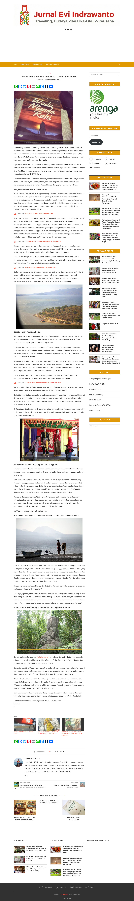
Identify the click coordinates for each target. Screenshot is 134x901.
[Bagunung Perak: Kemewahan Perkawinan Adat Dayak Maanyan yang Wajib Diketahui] (94, 304)
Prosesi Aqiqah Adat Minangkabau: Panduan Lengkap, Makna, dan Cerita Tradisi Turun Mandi (111, 360)
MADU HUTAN (95, 400)
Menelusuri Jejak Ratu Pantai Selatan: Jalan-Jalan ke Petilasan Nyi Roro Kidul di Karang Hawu (109, 293)
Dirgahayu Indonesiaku (110, 324)
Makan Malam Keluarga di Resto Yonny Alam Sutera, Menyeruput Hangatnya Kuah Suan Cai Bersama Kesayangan (111, 224)
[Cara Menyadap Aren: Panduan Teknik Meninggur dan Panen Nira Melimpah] (94, 336)
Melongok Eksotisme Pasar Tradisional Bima (40, 267)
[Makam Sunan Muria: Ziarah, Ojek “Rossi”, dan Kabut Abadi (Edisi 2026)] (94, 281)
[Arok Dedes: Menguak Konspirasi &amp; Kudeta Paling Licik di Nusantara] (49, 724)
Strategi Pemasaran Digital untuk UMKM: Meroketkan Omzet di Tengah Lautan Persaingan (109, 199)
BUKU (49, 73)
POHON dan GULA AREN (52, 64)
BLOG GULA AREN (97, 384)
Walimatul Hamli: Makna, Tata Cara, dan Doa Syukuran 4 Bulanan (110, 270)
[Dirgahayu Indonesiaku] (94, 326)
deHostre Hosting (96, 394)
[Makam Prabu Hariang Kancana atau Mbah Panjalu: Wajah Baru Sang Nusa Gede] (94, 259)
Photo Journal (94, 410)
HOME (15, 64)
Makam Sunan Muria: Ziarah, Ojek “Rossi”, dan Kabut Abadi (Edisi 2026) (111, 280)
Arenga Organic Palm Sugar (99, 379)
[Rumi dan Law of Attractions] (73, 807)
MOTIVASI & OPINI (37, 64)
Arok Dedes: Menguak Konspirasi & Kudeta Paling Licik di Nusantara (48, 732)
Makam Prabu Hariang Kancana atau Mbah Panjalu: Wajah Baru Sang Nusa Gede (111, 260)
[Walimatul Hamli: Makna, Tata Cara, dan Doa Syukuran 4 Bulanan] (94, 271)
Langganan (96, 142)
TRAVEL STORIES (25, 64)
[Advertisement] (67, 48)
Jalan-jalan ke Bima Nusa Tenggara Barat (39, 214)
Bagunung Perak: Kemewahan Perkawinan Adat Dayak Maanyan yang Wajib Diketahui (110, 305)
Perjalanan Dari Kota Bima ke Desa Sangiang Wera (43, 241)
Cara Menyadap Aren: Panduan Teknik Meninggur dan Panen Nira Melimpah (109, 337)
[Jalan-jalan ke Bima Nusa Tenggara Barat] (25, 724)
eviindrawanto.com (51, 80)
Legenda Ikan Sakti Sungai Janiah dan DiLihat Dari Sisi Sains (111, 315)
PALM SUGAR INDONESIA (100, 405)
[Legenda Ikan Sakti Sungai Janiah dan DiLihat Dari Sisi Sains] (94, 316)
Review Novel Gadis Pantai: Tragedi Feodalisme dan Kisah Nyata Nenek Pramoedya (72, 733)
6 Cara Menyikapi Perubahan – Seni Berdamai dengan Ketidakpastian (108, 348)
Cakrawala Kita (95, 389)
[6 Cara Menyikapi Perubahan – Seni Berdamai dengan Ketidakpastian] (94, 348)
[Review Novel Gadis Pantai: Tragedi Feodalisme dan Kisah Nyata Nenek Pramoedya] (73, 724)
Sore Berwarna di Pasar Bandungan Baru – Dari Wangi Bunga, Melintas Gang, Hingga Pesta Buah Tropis (111, 238)
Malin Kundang (42, 657)
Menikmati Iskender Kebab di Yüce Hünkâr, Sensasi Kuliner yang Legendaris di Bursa (110, 186)
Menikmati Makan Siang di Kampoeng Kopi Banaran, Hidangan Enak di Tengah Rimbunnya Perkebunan (111, 211)
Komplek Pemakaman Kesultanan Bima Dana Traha (43, 383)
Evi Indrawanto (64, 894)
